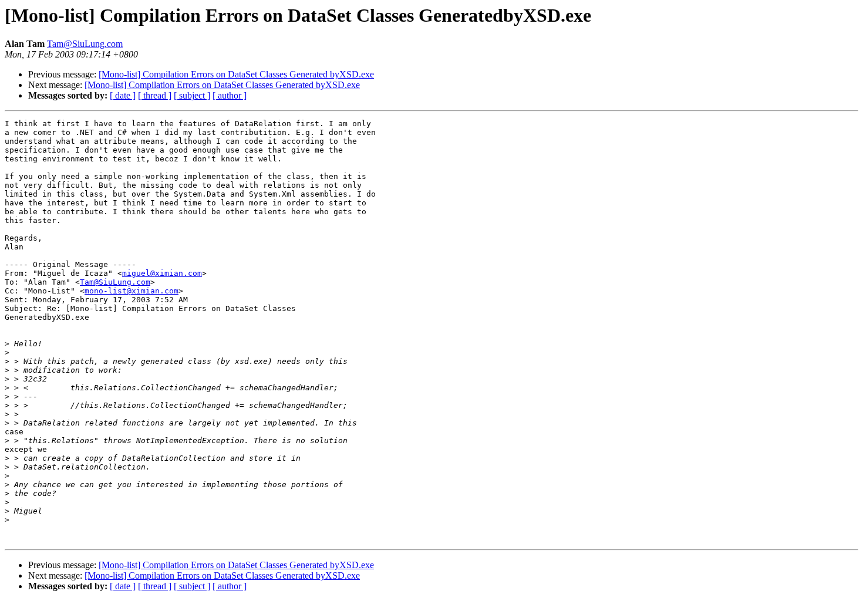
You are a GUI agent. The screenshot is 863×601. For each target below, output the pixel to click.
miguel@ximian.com (162, 273)
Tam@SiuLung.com (85, 44)
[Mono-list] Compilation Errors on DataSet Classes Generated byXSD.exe (236, 74)
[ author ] (230, 95)
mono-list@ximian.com (131, 290)
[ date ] (123, 95)
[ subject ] (192, 95)
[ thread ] (154, 95)
